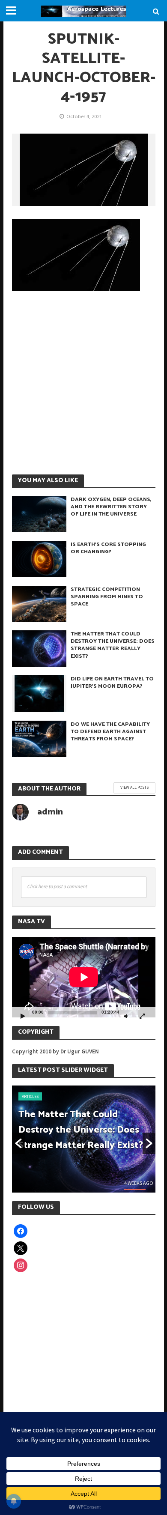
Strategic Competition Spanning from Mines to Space (107, 597)
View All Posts (134, 787)
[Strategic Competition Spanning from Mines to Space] (39, 603)
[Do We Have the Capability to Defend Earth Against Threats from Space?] (39, 738)
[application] (83, 977)
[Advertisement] (83, 382)
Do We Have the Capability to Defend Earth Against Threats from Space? (110, 732)
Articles (30, 1096)
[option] (83, 1139)
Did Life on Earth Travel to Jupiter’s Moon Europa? (112, 682)
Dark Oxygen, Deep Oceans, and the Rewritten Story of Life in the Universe (111, 507)
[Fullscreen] (142, 1016)
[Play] (23, 1016)
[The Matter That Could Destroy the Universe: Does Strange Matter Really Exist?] (39, 648)
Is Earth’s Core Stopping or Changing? (108, 548)
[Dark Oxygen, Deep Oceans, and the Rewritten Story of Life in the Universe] (39, 513)
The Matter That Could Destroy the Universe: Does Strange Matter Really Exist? (113, 644)
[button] (18, 1143)
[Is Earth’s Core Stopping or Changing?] (39, 558)
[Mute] (126, 1016)
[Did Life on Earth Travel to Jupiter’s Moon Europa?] (39, 693)
